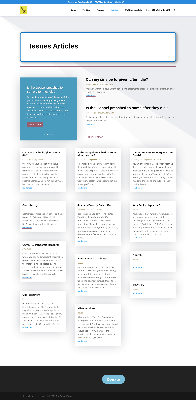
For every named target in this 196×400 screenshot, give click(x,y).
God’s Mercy (30, 205)
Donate (113, 379)
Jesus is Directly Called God (94, 205)
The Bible (86, 10)
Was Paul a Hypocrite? (146, 205)
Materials (114, 10)
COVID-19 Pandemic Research (41, 244)
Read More (35, 124)
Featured (100, 10)
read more (91, 95)
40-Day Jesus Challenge (92, 258)
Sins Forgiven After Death (103, 84)
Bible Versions (86, 308)
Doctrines (81, 209)
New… (73, 10)
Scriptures (97, 209)
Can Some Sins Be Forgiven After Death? (153, 154)
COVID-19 (26, 249)
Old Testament (31, 294)
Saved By (138, 284)
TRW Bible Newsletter (103, 2)
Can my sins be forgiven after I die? (117, 79)
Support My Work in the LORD (80, 2)
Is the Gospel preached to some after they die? (127, 108)
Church (137, 255)
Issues (88, 84)
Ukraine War (120, 2)
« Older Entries (94, 137)
